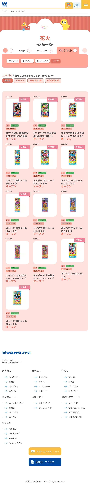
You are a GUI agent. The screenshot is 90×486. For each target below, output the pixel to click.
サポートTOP (74, 403)
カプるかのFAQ (75, 417)
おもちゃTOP (14, 377)
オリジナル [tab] (65, 50)
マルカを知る (14, 433)
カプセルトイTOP (16, 403)
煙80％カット (27, 61)
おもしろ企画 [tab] (42, 50)
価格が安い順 (36, 80)
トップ (4, 11)
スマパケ (56, 61)
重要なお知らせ (45, 408)
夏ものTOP (43, 377)
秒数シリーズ (13, 61)
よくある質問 (74, 412)
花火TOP (72, 377)
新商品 (7, 80)
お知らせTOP (44, 403)
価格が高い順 (53, 80)
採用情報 (12, 438)
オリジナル (13, 386)
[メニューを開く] (85, 4)
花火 (12, 11)
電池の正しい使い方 (77, 408)
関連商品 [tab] (22, 50)
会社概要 (12, 429)
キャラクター (44, 386)
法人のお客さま (15, 443)
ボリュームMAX (42, 61)
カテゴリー (13, 391)
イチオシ (20, 80)
